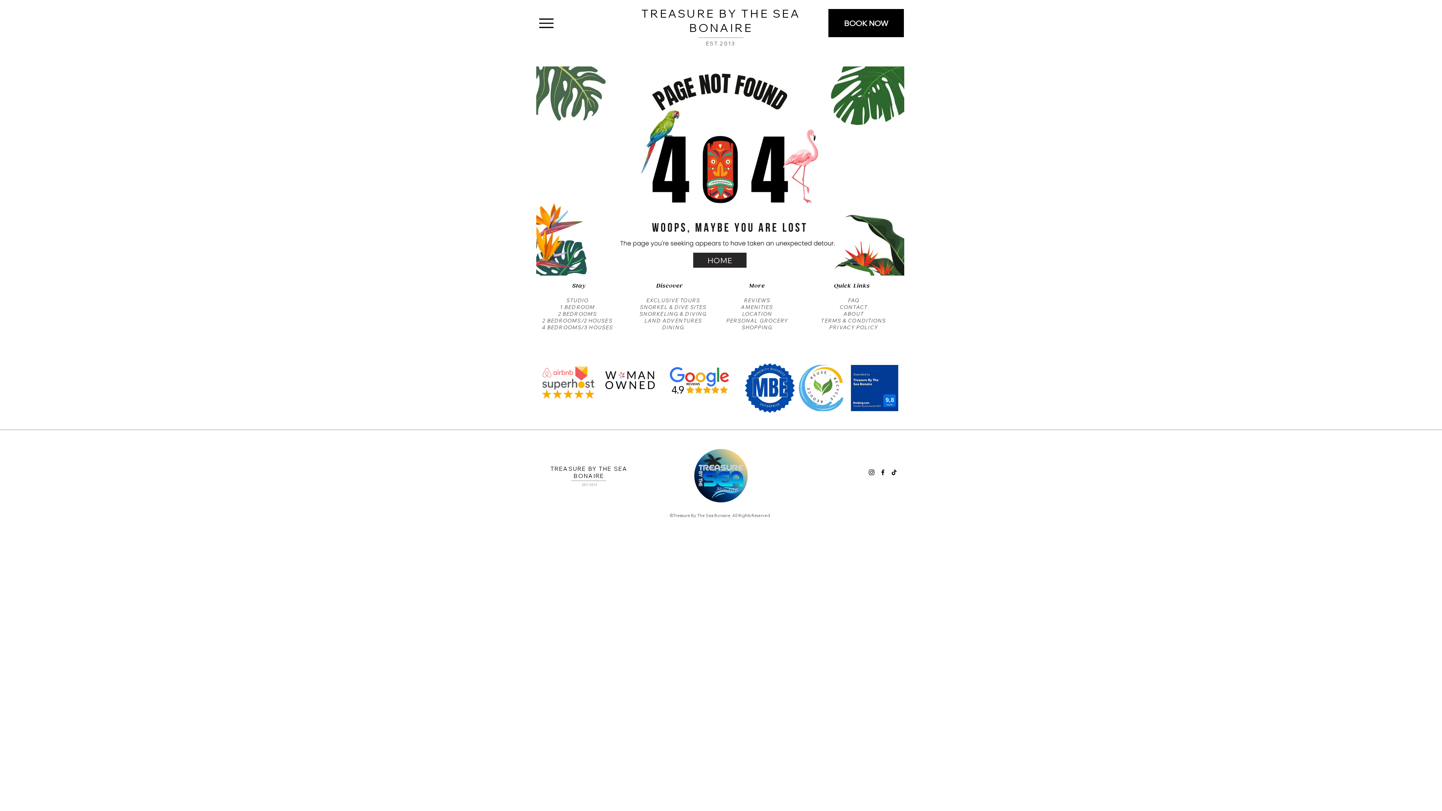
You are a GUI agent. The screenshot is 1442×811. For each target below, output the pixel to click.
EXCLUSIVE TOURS (673, 300)
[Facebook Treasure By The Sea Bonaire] (883, 472)
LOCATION (757, 314)
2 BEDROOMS (577, 314)
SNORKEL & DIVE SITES (673, 307)
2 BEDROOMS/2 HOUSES (577, 320)
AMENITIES (757, 307)
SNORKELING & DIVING (673, 314)
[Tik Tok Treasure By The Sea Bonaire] (894, 472)
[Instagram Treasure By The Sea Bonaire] (871, 472)
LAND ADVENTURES (673, 320)
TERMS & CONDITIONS (853, 320)
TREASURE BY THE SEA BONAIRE (721, 20)
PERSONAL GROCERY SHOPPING (757, 324)
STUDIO (577, 300)
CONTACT (853, 307)
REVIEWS (757, 300)
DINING (673, 327)
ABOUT (853, 314)
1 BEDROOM (577, 307)
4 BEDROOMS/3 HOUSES (577, 327)
